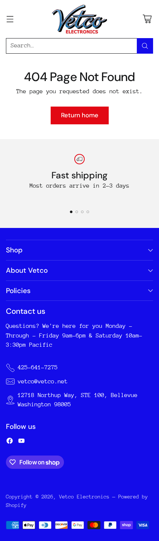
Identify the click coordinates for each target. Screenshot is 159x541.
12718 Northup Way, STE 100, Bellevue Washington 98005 (78, 400)
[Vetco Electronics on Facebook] (9, 442)
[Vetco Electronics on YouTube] (21, 442)
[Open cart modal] (147, 19)
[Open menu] (9, 19)
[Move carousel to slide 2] (76, 212)
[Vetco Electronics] (79, 19)
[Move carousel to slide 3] (82, 212)
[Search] (145, 46)
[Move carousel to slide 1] (71, 212)
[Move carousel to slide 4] (88, 212)
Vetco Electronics (84, 497)
